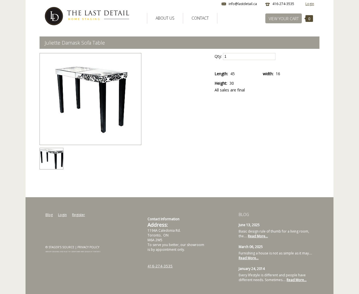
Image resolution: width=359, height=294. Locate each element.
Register (78, 214)
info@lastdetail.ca (243, 3)
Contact (200, 18)
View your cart (284, 18)
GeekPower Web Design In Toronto (85, 252)
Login (309, 3)
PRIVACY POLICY (88, 247)
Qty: (219, 56)
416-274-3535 (160, 266)
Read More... (258, 236)
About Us (165, 18)
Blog (49, 214)
